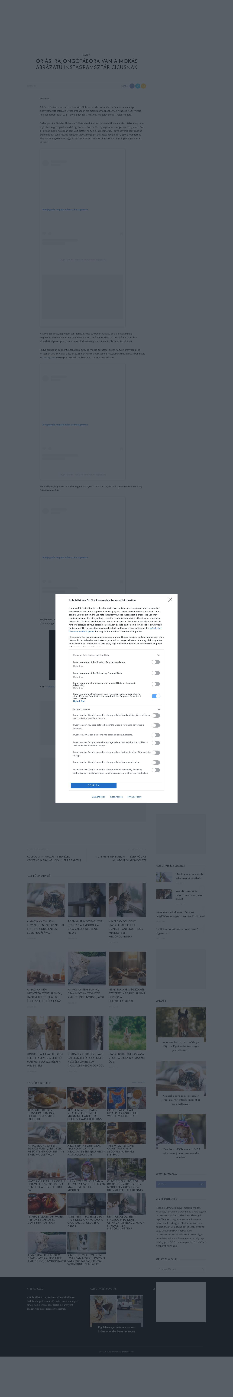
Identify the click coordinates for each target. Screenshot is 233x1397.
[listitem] (116, 655)
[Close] (171, 601)
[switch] (156, 662)
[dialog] (116, 698)
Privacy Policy (134, 796)
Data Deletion (98, 796)
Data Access (116, 796)
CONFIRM (94, 785)
